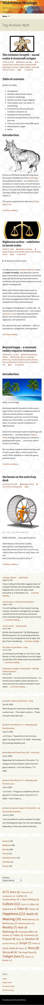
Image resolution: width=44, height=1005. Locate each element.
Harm (16, 252)
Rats (14, 362)
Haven (29, 359)
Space (23, 948)
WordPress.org (8, 990)
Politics (18, 935)
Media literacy (30, 919)
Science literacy (10, 943)
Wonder (7, 960)
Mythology (6, 67)
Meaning (14, 487)
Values (29, 956)
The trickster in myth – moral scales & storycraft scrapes (20, 56)
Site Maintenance (9, 857)
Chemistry (27, 892)
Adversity (15, 357)
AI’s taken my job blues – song (14, 647)
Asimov (10, 252)
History (11, 64)
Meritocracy (9, 923)
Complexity (8, 896)
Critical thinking (29, 899)
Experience (9, 909)
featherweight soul (27, 269)
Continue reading (10, 210)
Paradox (7, 935)
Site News (6, 862)
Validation (34, 362)
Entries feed (6, 982)
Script (25, 943)
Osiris (32, 252)
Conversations (10, 899)
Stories (5, 357)
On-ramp (14, 67)
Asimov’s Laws (10, 314)
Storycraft (35, 67)
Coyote (5, 64)
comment (29, 70)
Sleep (36, 943)
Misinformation (26, 923)
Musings (29, 62)
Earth (25, 904)
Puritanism (31, 935)
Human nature (20, 64)
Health (32, 914)
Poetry (31, 484)
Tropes (12, 70)
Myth (34, 64)
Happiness (22, 359)
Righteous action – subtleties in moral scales (21, 243)
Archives (5, 877)
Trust (28, 362)
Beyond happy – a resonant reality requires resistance (19, 349)
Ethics (34, 904)
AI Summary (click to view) (15, 261)
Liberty (5, 362)
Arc (38, 62)
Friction (14, 359)
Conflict (21, 896)
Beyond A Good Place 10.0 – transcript (23, 752)
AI (5, 892)
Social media (10, 948)
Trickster (5, 70)
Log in (4, 979)
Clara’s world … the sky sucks (14, 626)
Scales (4, 254)
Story (33, 948)
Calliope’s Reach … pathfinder (15, 577)
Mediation (21, 62)
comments (22, 254)
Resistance (21, 362)
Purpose (8, 939)
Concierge (30, 357)
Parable (21, 67)
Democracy (6, 359)
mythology (33, 178)
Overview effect (28, 931)
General (5, 841)
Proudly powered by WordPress (14, 1000)
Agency (23, 357)
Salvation (32, 939)
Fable (22, 909)
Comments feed (8, 986)
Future (34, 909)
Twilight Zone (13, 956)
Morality (29, 64)
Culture (11, 904)
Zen (3, 365)
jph (20, 70)
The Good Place (27, 952)
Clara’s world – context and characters (18, 602)
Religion (27, 67)
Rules (20, 939)
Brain (15, 892)
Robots (38, 252)
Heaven (34, 359)
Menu (4, 16)
